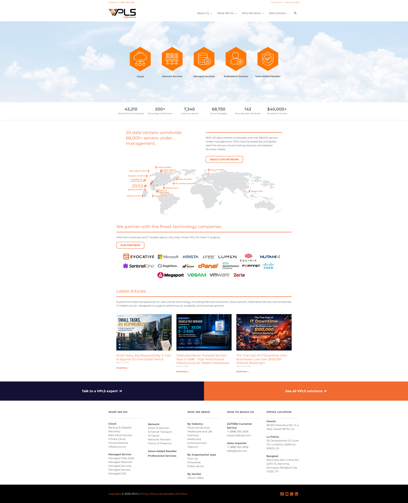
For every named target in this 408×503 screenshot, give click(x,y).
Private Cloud (116, 439)
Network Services (172, 76)
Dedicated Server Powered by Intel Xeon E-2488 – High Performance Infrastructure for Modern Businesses (202, 359)
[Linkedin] (297, 493)
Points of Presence (160, 443)
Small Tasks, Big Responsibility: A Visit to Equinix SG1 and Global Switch (143, 357)
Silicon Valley (195, 477)
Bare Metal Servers (120, 435)
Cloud (140, 76)
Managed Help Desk (121, 458)
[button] (295, 13)
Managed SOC (117, 473)
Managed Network (120, 462)
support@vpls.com (239, 435)
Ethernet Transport (160, 431)
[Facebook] (282, 493)
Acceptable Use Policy (173, 493)
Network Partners (159, 439)
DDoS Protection (158, 428)
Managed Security (119, 465)
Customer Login (292, 2)
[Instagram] (292, 493)
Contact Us (276, 2)
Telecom (192, 446)
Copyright (114, 493)
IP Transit (154, 435)
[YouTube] (287, 493)
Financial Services (198, 427)
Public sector (195, 466)
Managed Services (204, 76)
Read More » (122, 368)
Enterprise (194, 462)
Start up (192, 458)
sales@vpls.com (237, 450)
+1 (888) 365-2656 (237, 431)
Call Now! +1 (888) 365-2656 (121, 2)
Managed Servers (119, 469)
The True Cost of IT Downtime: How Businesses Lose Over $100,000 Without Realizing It (261, 359)
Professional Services (236, 76)
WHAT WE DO (117, 412)
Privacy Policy (148, 493)
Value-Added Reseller (267, 76)
